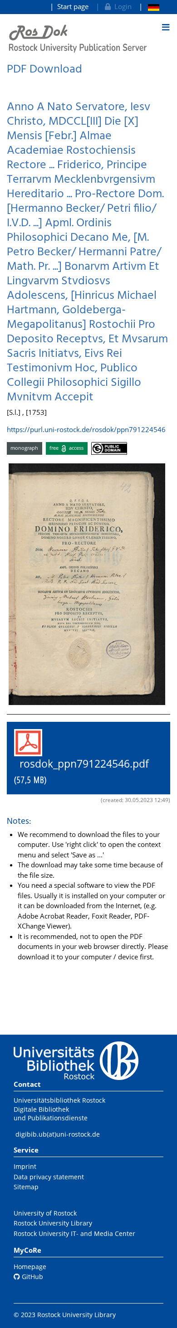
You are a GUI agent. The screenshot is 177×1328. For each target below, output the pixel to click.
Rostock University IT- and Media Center (74, 1233)
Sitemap (26, 1186)
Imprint (25, 1166)
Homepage (30, 1266)
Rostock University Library (53, 1223)
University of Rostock (45, 1213)
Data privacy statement (49, 1176)
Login (121, 6)
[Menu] (165, 27)
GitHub (31, 1276)
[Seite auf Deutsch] (149, 6)
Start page (72, 6)
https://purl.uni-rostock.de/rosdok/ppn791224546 (86, 429)
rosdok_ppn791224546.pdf (87, 771)
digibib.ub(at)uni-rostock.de (57, 1134)
